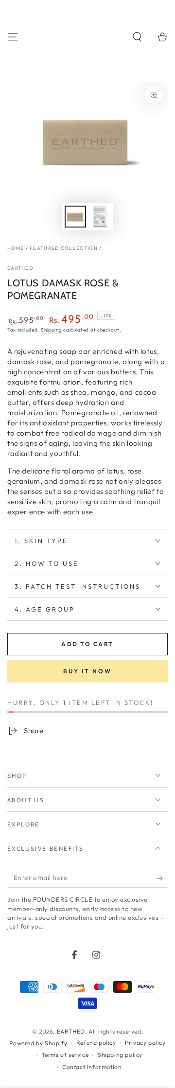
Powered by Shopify (38, 1043)
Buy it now (87, 671)
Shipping (51, 330)
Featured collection (64, 248)
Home (15, 248)
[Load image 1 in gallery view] (75, 217)
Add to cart (87, 644)
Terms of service (65, 1054)
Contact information (92, 1066)
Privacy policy (145, 1042)
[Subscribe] (162, 878)
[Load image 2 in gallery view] (99, 217)
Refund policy (96, 1042)
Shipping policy (120, 1054)
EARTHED (20, 268)
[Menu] (12, 37)
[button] (137, 37)
